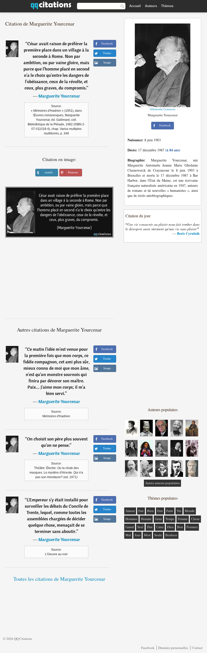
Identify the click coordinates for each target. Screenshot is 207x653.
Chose (195, 519)
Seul (140, 527)
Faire (169, 511)
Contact (197, 647)
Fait (141, 511)
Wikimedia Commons (162, 109)
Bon (180, 527)
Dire (150, 527)
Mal (128, 535)
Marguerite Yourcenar (59, 96)
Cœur (160, 527)
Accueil (135, 6)
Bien (150, 511)
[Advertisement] (59, 280)
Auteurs (151, 6)
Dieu (170, 527)
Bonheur (171, 535)
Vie (179, 511)
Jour (137, 535)
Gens (158, 519)
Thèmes (167, 6)
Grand (129, 527)
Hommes (131, 519)
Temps (169, 519)
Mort (147, 535)
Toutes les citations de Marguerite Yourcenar (59, 578)
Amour (130, 511)
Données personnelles (173, 647)
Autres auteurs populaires (162, 483)
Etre (160, 511)
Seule (158, 535)
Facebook (147, 647)
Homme (146, 519)
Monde (190, 511)
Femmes (192, 527)
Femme (183, 519)
